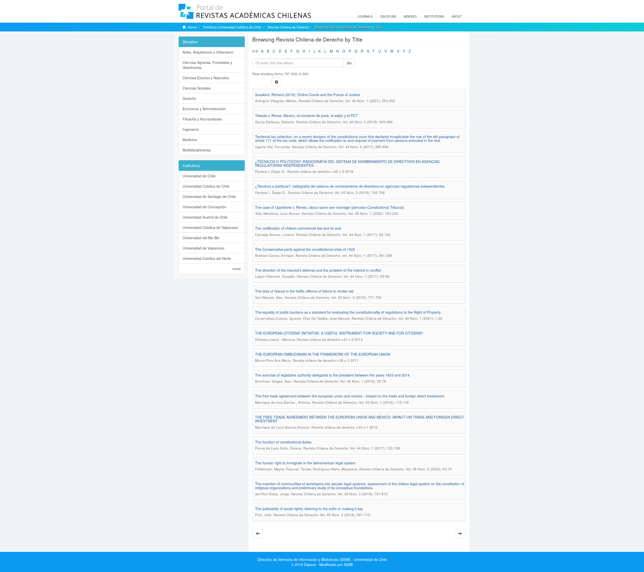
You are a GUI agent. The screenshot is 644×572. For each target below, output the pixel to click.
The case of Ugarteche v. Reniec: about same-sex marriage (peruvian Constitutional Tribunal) (329, 207)
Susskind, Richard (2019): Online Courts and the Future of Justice (307, 94)
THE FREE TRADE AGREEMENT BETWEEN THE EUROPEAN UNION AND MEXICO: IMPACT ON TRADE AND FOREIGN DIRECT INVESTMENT (359, 419)
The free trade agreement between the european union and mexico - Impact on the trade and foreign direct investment (349, 395)
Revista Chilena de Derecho (288, 27)
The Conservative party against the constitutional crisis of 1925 (305, 249)
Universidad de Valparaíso (203, 248)
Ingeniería (191, 129)
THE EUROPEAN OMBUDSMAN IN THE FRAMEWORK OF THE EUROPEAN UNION (322, 354)
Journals (365, 16)
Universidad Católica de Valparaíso (210, 227)
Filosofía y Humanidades (202, 118)
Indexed (410, 16)
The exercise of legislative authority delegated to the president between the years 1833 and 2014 (332, 375)
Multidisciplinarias (197, 149)
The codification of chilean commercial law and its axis (298, 228)
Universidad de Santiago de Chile (209, 196)
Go (349, 62)
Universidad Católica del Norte (207, 258)
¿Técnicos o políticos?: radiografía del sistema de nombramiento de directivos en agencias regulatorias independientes (350, 186)
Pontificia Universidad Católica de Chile (232, 27)
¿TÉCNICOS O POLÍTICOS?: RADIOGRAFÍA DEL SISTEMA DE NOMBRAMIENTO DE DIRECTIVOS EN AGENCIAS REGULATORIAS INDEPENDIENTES (347, 163)
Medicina (190, 139)
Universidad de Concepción (204, 206)
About (457, 16)
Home (192, 27)
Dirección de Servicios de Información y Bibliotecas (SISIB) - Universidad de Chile (322, 559)
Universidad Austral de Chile (205, 217)
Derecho (189, 98)
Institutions (434, 16)
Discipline (388, 16)
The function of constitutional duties (283, 441)
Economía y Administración (204, 108)
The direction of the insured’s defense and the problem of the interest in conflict (318, 270)
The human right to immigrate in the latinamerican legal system (305, 462)
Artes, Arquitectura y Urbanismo (208, 52)
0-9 (255, 51)
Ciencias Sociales (197, 88)
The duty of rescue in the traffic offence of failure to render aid (304, 291)
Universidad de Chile (199, 175)
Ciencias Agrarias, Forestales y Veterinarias (207, 65)
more (236, 268)
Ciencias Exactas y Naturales (206, 77)
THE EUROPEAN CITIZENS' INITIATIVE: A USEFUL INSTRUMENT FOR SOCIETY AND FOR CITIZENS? (339, 333)
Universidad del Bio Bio (201, 237)
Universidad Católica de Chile (206, 186)
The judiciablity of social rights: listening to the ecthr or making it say (309, 508)
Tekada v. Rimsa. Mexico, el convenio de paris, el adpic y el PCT (306, 115)
